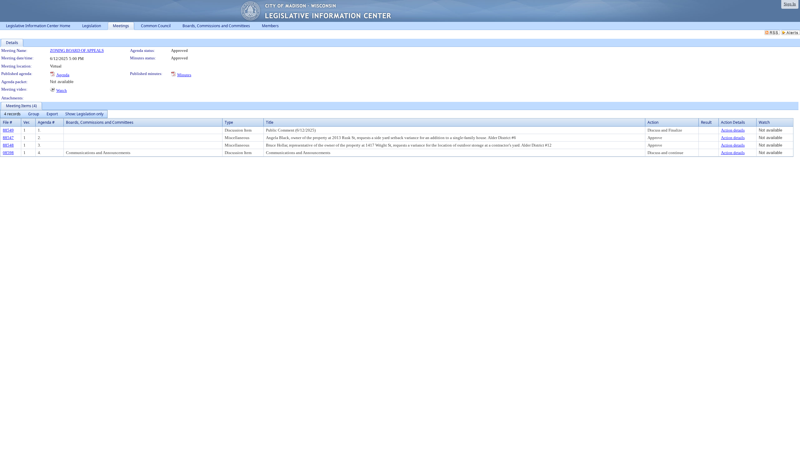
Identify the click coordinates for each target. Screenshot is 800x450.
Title (269, 122)
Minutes (184, 74)
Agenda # (46, 122)
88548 (8, 145)
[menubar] (54, 114)
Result (706, 122)
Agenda (62, 74)
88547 (8, 137)
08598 (8, 152)
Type (229, 122)
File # (7, 122)
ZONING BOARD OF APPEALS (77, 50)
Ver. (26, 122)
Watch (61, 90)
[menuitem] (12, 114)
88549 (8, 130)
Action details (733, 130)
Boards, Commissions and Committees (99, 122)
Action (653, 122)
